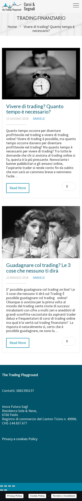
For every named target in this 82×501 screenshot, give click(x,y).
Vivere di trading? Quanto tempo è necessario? (34, 109)
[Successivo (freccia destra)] (5, 490)
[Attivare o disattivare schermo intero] (5, 486)
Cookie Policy (37, 495)
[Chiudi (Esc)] (13, 486)
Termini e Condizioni (64, 495)
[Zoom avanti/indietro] (1, 486)
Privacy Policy (14, 495)
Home (12, 26)
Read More (18, 188)
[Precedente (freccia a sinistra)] (1, 490)
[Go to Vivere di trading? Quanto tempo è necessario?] (41, 73)
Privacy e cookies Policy (19, 439)
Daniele (39, 119)
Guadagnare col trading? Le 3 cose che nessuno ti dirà (38, 268)
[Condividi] (9, 486)
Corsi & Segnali (29, 6)
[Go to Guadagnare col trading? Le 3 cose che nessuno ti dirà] (41, 232)
